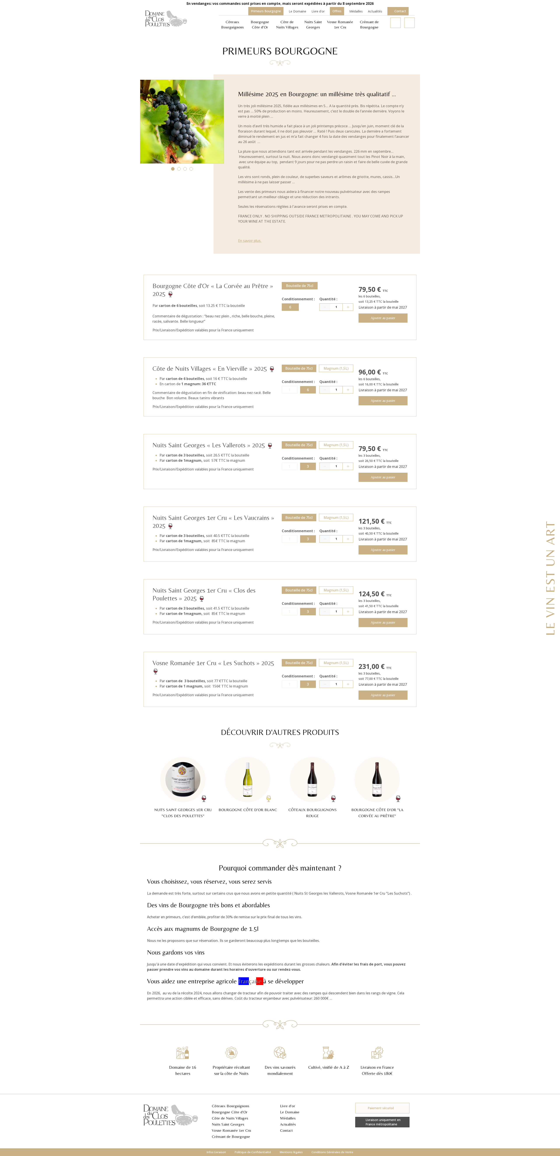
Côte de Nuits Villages (230, 1118)
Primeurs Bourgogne (266, 11)
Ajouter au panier (383, 318)
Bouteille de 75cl (299, 285)
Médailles (356, 11)
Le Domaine (297, 11)
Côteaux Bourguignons (230, 1106)
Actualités (375, 11)
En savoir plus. (249, 240)
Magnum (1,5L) (336, 368)
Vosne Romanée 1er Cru (231, 1130)
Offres (336, 11)
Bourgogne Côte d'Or (229, 1112)
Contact (286, 1130)
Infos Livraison (216, 1152)
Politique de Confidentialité (253, 1152)
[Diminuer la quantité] (325, 307)
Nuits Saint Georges (228, 1124)
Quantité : (328, 299)
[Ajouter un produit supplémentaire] (348, 307)
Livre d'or (318, 11)
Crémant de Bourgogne (231, 1136)
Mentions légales (291, 1152)
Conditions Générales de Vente (332, 1152)
